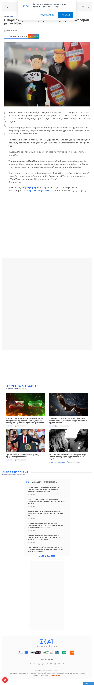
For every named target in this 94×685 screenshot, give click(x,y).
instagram (42, 663)
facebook (5, 113)
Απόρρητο (88, 683)
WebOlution (56, 675)
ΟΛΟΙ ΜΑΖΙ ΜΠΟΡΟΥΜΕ (47, 653)
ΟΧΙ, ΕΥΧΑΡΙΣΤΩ (47, 15)
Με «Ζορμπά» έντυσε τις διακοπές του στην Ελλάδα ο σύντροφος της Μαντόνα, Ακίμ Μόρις (67, 457)
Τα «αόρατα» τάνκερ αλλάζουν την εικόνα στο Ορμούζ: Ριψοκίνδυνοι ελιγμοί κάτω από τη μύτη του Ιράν (68, 421)
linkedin (38, 663)
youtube (59, 663)
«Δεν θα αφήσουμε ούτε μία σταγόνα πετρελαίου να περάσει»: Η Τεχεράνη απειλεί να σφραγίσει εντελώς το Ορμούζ (46, 525)
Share (5, 134)
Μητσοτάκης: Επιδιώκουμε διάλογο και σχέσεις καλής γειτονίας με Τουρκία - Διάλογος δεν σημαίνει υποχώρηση (43, 489)
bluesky (51, 663)
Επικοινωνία (53, 646)
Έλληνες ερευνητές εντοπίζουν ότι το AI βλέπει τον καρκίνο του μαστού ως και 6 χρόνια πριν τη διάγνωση (44, 537)
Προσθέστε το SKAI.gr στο (21, 36)
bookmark (5, 130)
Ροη (28, 482)
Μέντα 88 (64, 652)
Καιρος (82, 7)
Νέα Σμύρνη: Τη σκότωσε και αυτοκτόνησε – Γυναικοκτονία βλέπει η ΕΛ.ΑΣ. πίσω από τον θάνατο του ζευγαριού (45, 549)
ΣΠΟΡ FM (36, 652)
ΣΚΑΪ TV (20, 652)
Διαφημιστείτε (42, 646)
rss (55, 663)
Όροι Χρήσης (23, 673)
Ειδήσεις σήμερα (29, 188)
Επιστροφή (88, 677)
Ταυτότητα (13, 673)
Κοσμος (12, 16)
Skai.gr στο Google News (37, 191)
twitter (5, 117)
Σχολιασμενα (50, 482)
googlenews (63, 663)
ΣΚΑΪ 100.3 (26, 652)
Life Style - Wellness (57, 462)
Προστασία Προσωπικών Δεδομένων (42, 673)
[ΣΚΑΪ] (47, 641)
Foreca (82, 673)
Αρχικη (6, 16)
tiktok (47, 663)
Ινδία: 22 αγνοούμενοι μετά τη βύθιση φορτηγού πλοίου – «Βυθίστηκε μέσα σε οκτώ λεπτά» (46, 501)
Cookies (60, 673)
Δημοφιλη (37, 482)
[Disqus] (47, 226)
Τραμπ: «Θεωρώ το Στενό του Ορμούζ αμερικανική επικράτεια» (22, 456)
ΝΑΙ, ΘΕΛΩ (65, 15)
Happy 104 (72, 652)
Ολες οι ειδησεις (47, 556)
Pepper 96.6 (57, 652)
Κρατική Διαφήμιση (71, 673)
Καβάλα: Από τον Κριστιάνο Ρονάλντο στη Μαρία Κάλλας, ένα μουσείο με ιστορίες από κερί (45, 513)
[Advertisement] (47, 367)
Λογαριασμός (87, 7)
